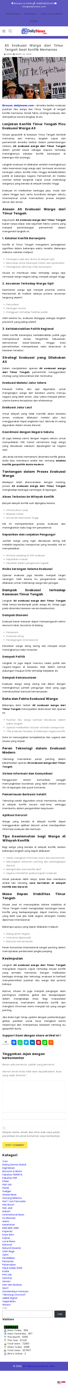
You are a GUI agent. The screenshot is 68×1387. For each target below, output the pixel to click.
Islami (5, 1221)
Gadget (6, 1191)
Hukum (6, 1211)
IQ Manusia (8, 1218)
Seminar (7, 1278)
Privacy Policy (13, 13)
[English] (59, 1382)
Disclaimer (31, 13)
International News (13, 1214)
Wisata (6, 1304)
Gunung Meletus (12, 1198)
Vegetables (9, 1301)
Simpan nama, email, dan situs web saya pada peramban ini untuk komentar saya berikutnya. (31, 1134)
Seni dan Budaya (12, 1284)
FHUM (5, 1181)
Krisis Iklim (8, 1234)
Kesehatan (8, 1224)
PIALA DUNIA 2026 (12, 1268)
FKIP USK (7, 1184)
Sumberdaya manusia (15, 1291)
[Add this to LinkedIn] (32, 1042)
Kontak (34, 21)
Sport (5, 1288)
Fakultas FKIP (9, 1178)
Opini (5, 1254)
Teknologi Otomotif (13, 1294)
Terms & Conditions (51, 13)
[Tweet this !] (26, 1042)
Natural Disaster (11, 1248)
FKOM (5, 1188)
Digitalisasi (8, 1168)
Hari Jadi (7, 1208)
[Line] (44, 1042)
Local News (8, 1241)
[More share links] (50, 1042)
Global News (9, 1194)
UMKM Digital (9, 1298)
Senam (6, 1281)
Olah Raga (8, 1251)
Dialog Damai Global (14, 1164)
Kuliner (6, 1238)
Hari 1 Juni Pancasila (14, 1201)
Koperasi (7, 1231)
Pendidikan (8, 1258)
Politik (5, 1271)
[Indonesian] (64, 1382)
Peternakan (9, 1264)
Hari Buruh (8, 1204)
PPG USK (7, 1274)
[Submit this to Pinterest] (38, 1042)
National (7, 1244)
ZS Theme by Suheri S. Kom (39, 1366)
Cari (4, 1308)
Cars (5, 1161)
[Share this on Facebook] (13, 1042)
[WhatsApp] (20, 1042)
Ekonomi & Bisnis (12, 1171)
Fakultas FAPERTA (12, 1174)
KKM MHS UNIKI (10, 1228)
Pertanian (8, 1261)
